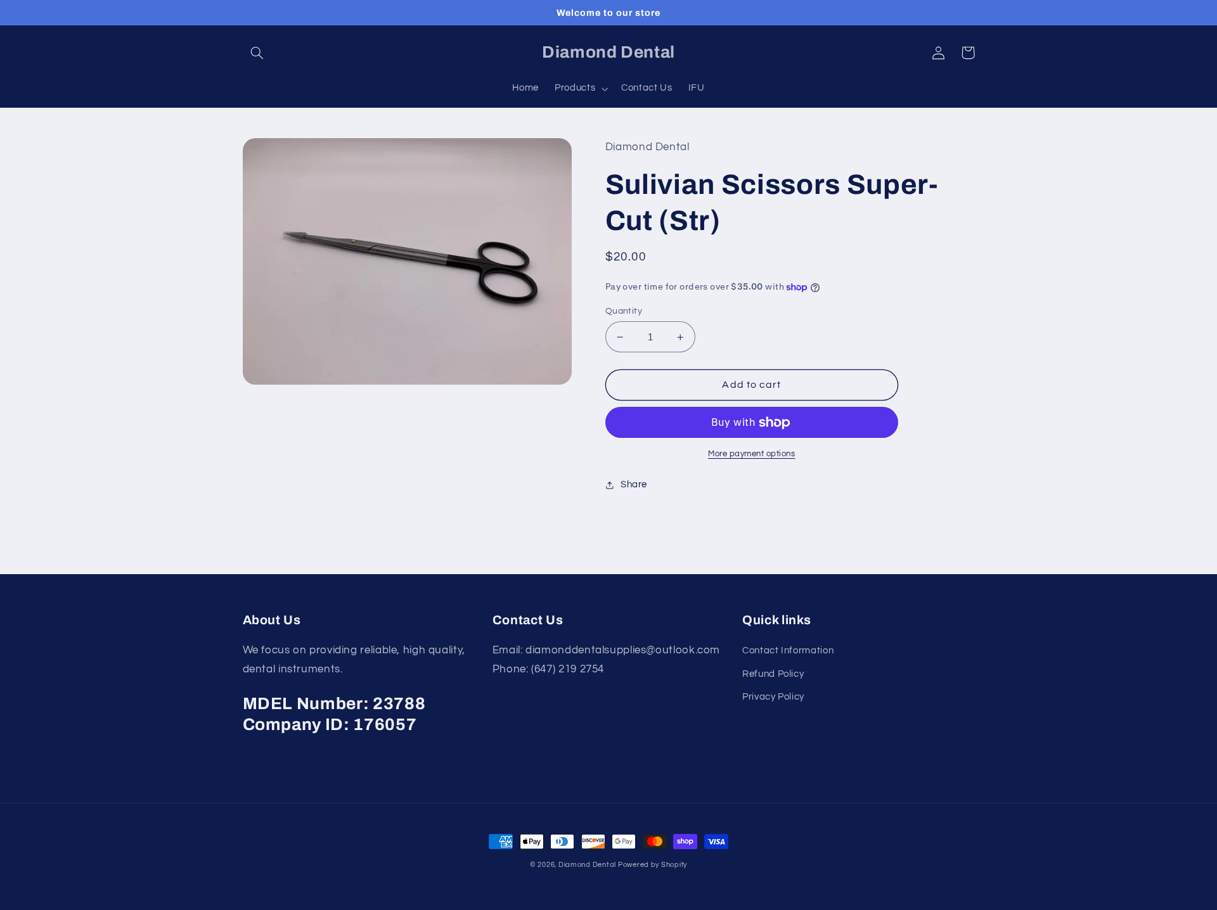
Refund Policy (773, 674)
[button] (257, 52)
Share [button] (634, 484)
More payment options (751, 454)
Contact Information (788, 650)
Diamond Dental (588, 864)
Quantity (623, 311)
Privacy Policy (773, 697)
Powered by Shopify (652, 864)
